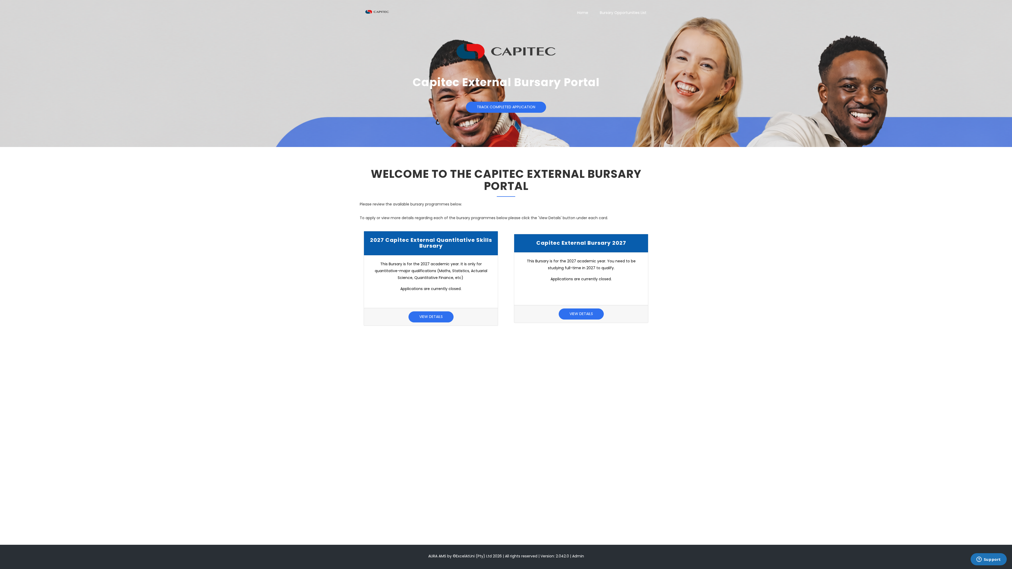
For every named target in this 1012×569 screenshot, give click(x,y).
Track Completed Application (506, 107)
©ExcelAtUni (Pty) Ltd (472, 556)
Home (582, 12)
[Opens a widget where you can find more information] (988, 559)
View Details (431, 316)
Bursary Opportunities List (623, 12)
